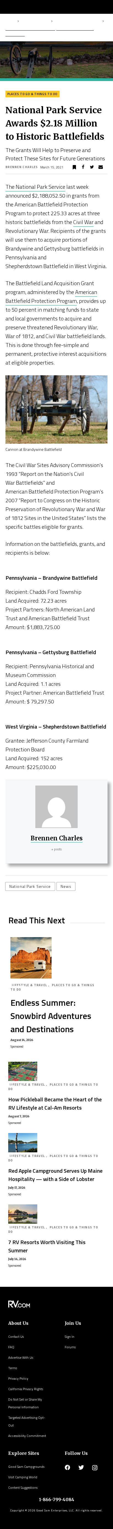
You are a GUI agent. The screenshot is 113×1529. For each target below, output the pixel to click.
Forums (70, 1347)
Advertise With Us (20, 1357)
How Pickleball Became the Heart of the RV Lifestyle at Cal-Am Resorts (55, 1103)
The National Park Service (35, 186)
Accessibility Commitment (27, 1435)
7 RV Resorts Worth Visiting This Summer (47, 1246)
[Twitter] (81, 1467)
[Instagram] (94, 1468)
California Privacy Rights (25, 1389)
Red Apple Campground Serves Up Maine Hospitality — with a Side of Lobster (55, 1174)
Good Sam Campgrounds (26, 1466)
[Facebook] (67, 1467)
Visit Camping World (22, 1477)
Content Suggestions (23, 1487)
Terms (12, 1368)
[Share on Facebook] (83, 167)
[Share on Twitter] (91, 167)
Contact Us (16, 1336)
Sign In (69, 1336)
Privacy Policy (18, 1378)
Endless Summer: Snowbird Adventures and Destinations (50, 1015)
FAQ (11, 1347)
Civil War (83, 222)
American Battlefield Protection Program (51, 296)
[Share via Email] (100, 167)
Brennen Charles (21, 167)
